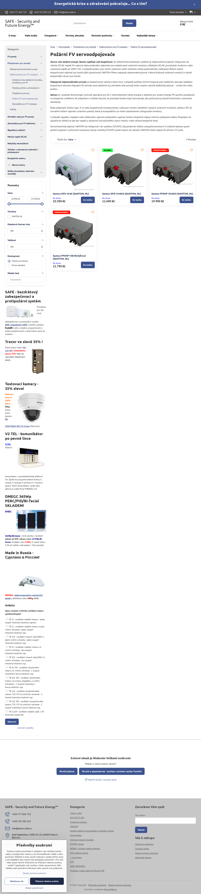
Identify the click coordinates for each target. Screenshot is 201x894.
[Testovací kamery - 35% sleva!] (32, 408)
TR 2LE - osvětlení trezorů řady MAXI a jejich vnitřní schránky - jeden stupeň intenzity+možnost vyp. (24, 639)
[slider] (9, 203)
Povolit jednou (67, 771)
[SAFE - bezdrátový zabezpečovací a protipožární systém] (20, 312)
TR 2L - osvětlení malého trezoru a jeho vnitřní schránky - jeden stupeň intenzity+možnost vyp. (24, 629)
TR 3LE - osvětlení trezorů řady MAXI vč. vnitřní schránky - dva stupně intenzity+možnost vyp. (25, 660)
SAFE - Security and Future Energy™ (22, 23)
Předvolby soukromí (97, 885)
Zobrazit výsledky (25, 727)
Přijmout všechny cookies (46, 881)
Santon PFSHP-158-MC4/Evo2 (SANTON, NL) (69, 257)
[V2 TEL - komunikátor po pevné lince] (31, 458)
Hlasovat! (12, 721)
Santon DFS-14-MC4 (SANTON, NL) (121, 193)
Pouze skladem (18, 265)
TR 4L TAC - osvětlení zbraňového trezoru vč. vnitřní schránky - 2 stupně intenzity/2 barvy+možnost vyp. (22, 670)
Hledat (129, 23)
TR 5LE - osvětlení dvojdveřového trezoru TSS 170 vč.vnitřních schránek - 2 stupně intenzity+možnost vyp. (23, 694)
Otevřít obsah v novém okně (101, 779)
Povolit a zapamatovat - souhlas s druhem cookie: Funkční (112, 771)
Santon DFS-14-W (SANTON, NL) (71, 193)
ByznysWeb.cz (110, 889)
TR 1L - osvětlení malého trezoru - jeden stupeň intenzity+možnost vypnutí (25, 621)
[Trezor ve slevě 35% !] (37, 361)
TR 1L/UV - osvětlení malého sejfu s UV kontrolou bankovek (24, 713)
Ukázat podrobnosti (34, 888)
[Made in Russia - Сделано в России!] (31, 577)
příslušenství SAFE (18, 324)
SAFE (7, 324)
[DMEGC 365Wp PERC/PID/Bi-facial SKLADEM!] (31, 521)
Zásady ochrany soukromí (119, 885)
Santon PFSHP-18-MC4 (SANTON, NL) (172, 193)
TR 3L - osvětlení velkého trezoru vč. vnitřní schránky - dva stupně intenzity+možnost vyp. (23, 650)
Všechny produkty (20, 261)
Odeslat (141, 830)
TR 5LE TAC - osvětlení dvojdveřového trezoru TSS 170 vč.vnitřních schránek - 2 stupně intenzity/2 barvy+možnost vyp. (24, 704)
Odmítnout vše (16, 881)
